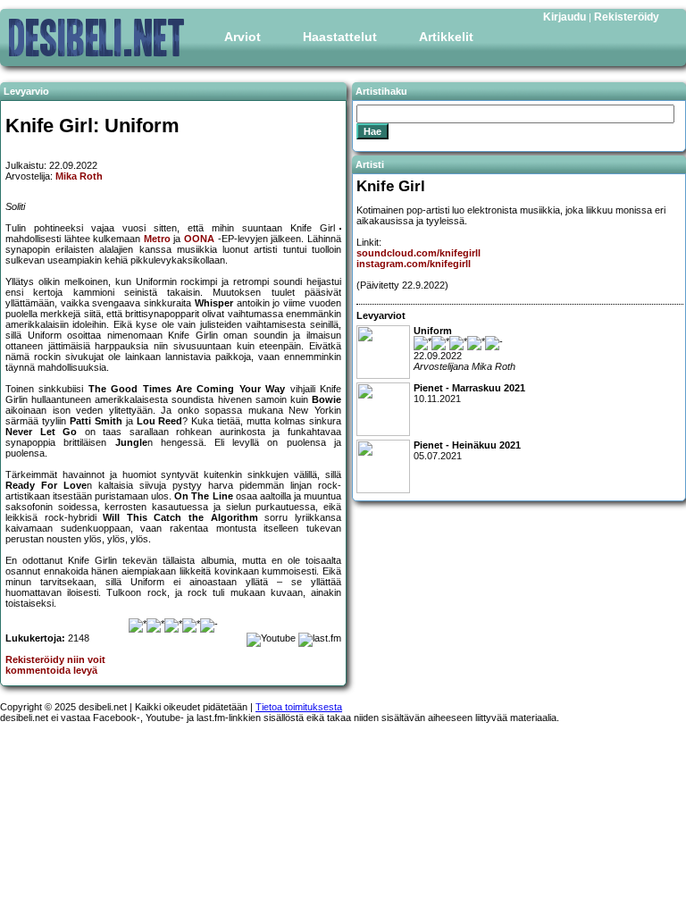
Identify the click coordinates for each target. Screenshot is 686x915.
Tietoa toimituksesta (298, 706)
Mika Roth (79, 176)
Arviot (242, 36)
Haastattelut (340, 36)
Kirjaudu (564, 17)
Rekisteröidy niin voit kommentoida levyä (55, 665)
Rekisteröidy (626, 17)
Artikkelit (446, 36)
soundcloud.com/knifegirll (418, 253)
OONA (199, 238)
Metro (157, 238)
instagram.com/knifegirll (413, 263)
